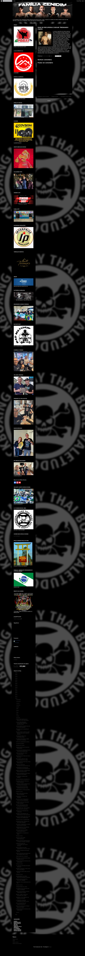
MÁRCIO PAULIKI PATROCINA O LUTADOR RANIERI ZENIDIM (23, 841)
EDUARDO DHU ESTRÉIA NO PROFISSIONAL (22, 782)
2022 (16, 680)
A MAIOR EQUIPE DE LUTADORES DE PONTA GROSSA (21, 844)
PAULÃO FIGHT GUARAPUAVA (22, 819)
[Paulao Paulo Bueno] (14, 641)
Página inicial (55, 96)
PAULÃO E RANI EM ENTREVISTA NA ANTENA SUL (23, 765)
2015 (16, 692)
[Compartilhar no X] (58, 56)
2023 (16, 678)
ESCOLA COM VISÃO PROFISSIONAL (20, 838)
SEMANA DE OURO (20, 745)
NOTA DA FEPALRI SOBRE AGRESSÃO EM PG (21, 831)
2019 (16, 685)
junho (17, 710)
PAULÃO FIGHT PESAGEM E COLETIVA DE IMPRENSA (22, 800)
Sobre (14, 940)
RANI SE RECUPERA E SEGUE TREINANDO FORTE (22, 892)
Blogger (50, 946)
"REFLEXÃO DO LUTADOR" (22, 856)
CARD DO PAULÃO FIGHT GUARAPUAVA (21, 754)
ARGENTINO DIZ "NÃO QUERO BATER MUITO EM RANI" (23, 808)
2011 (16, 914)
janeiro (17, 912)
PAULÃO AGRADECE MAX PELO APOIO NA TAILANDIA (23, 774)
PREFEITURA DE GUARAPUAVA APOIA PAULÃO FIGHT (23, 771)
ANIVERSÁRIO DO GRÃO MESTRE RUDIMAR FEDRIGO (23, 877)
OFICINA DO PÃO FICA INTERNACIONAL (21, 736)
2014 (16, 694)
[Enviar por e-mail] (55, 56)
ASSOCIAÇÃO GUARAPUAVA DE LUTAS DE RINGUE (23, 727)
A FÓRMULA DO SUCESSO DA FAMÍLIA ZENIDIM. (22, 889)
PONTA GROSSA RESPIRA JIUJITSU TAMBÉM (21, 880)
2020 (16, 683)
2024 (16, 676)
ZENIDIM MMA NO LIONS (21, 886)
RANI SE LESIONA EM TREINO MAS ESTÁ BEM (22, 907)
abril (17, 714)
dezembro (18, 699)
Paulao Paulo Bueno (17, 640)
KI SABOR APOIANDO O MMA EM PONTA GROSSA (22, 739)
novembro (18, 701)
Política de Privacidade (17, 943)
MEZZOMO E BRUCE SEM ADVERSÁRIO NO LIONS (22, 759)
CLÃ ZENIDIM (17, 536)
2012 (16, 698)
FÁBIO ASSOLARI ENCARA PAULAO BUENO (22, 794)
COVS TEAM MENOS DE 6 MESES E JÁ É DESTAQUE (22, 720)
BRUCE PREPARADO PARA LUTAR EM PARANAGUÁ (22, 805)
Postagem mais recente (43, 96)
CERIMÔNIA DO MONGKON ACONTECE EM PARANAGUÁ (23, 768)
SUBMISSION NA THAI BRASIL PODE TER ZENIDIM (22, 828)
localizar (15, 659)
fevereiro (18, 717)
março (17, 715)
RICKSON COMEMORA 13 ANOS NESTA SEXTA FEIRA (23, 825)
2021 (16, 681)
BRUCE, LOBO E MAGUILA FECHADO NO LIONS (22, 895)
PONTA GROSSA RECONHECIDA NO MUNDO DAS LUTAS (23, 854)
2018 (16, 687)
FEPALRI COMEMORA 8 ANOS (22, 741)
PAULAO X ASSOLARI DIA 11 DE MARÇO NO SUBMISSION (23, 817)
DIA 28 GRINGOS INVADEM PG (22, 779)
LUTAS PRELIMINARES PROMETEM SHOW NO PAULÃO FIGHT (21, 723)
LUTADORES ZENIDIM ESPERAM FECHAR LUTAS (22, 901)
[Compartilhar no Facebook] (59, 56)
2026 (16, 672)
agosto (17, 706)
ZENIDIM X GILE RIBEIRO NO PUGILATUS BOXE (22, 898)
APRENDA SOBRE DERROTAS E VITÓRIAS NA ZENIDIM (23, 784)
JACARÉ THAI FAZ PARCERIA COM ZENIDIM (22, 803)
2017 (16, 689)
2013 (16, 696)
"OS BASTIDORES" (20, 743)
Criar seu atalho (16, 642)
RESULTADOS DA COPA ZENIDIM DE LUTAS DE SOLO (23, 848)
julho (17, 708)
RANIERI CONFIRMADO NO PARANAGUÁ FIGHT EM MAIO (23, 814)
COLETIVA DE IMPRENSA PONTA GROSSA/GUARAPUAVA (23, 751)
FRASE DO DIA (19, 791)
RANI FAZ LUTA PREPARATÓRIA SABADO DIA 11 (23, 859)
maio (17, 712)
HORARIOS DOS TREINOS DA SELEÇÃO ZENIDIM (22, 822)
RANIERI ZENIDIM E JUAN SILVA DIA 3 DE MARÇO (23, 869)
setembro (18, 705)
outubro (18, 703)
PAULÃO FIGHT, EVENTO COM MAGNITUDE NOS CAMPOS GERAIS (22, 733)
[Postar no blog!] (57, 56)
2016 (16, 690)
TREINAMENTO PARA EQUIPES (23, 789)
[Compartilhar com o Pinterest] (60, 56)
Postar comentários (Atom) (56, 100)
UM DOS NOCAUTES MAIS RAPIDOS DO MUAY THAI (22, 787)
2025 (16, 674)
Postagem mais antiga (66, 96)
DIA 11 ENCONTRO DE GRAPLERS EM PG (21, 904)
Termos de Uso (15, 942)
